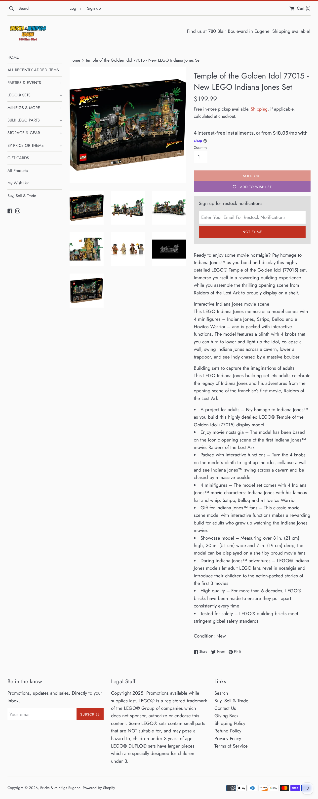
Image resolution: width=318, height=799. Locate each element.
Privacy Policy (227, 738)
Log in (75, 8)
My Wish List (18, 183)
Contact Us (225, 708)
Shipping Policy (229, 723)
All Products (17, 170)
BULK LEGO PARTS (34, 120)
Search (221, 693)
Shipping (259, 109)
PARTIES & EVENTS (34, 82)
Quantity (200, 147)
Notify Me (252, 231)
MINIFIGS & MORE (34, 108)
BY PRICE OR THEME (34, 145)
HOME (13, 57)
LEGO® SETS (34, 95)
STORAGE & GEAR (34, 133)
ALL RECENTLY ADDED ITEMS (33, 70)
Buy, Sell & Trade (21, 196)
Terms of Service (231, 746)
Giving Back (226, 715)
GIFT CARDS (18, 158)
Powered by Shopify (99, 788)
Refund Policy (227, 730)
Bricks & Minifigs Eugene (60, 788)
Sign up (94, 8)
